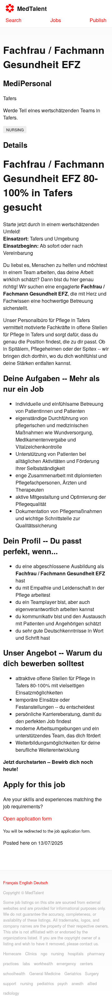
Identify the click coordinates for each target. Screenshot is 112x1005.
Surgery (92, 973)
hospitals (75, 953)
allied (92, 983)
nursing (15, 129)
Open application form (27, 818)
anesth (77, 983)
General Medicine (44, 973)
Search (13, 20)
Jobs (55, 20)
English (25, 883)
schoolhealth (14, 973)
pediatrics (45, 983)
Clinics (31, 953)
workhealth (43, 963)
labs (26, 963)
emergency (66, 963)
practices (11, 963)
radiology (11, 993)
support (9, 983)
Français (10, 883)
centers (86, 963)
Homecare (12, 953)
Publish (98, 20)
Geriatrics (72, 973)
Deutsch (41, 883)
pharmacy (96, 953)
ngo (44, 953)
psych (63, 983)
